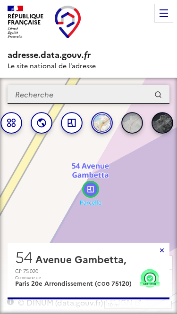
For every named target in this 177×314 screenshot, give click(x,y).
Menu (163, 13)
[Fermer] (161, 250)
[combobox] (88, 94)
